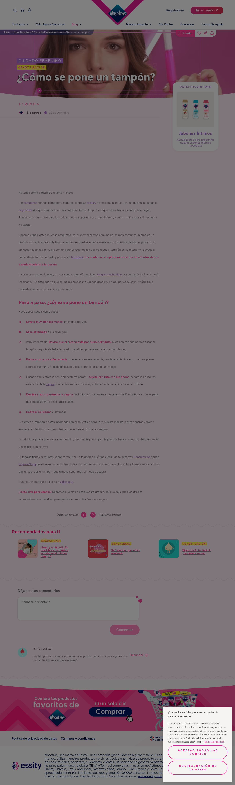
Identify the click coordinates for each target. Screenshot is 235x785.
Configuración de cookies (198, 767)
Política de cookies (214, 741)
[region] (197, 744)
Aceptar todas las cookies (198, 752)
